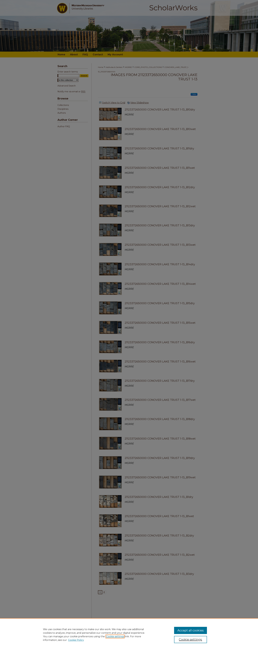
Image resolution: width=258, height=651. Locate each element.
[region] (129, 634)
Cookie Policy (76, 640)
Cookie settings (115, 636)
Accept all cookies (190, 630)
